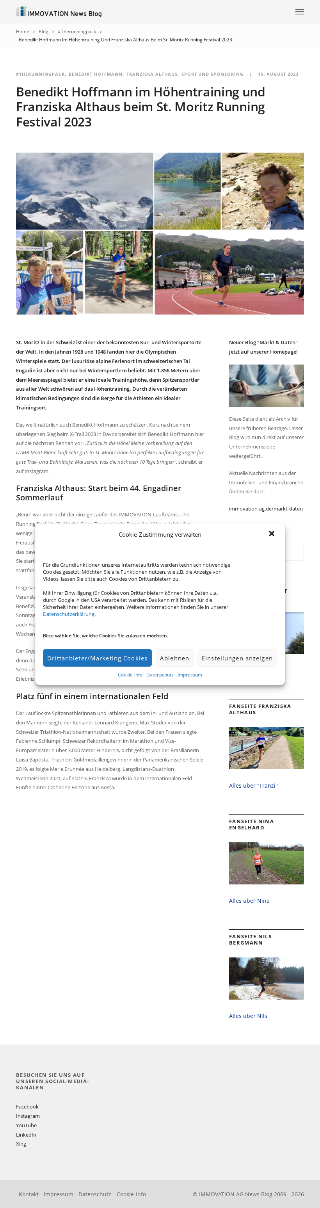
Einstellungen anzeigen (237, 658)
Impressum (190, 674)
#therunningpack (77, 31)
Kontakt (29, 1194)
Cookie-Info (130, 674)
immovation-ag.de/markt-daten (266, 508)
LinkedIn (26, 1134)
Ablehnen (174, 658)
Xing (21, 1143)
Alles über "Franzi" (253, 785)
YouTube (26, 1125)
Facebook (27, 1106)
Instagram (28, 1115)
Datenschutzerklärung (68, 613)
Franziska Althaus (152, 74)
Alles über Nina (249, 900)
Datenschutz (160, 674)
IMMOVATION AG (221, 1194)
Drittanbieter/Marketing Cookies (97, 658)
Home (22, 31)
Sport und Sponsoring (212, 74)
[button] (272, 534)
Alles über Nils (248, 1015)
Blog (43, 31)
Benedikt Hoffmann (96, 74)
